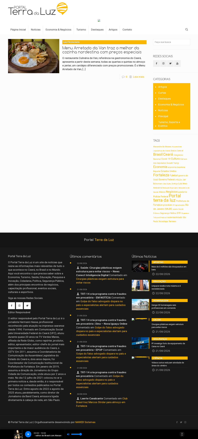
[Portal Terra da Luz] (39, 8)
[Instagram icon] (185, 422)
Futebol (174, 175)
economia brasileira (176, 167)
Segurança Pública (168, 213)
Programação (179, 205)
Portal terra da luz (167, 198)
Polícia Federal (160, 196)
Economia (160, 167)
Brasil (158, 154)
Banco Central (177, 150)
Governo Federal (167, 179)
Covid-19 (165, 159)
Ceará (168, 154)
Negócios (172, 191)
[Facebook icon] (177, 422)
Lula (180, 183)
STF (179, 213)
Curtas (162, 92)
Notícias (163, 110)
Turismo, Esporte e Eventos (169, 124)
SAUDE (168, 209)
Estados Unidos (168, 171)
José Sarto (167, 184)
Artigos (162, 86)
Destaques (164, 98)
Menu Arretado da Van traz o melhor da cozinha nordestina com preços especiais (102, 47)
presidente (167, 205)
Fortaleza (161, 175)
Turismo (172, 221)
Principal (163, 116)
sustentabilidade (174, 217)
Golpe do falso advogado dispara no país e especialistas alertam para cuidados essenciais (101, 305)
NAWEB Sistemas (85, 422)
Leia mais (138, 76)
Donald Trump (173, 163)
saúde (175, 209)
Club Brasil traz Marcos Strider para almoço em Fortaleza (101, 402)
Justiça (174, 184)
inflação (178, 180)
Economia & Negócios (171, 104)
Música (162, 192)
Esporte (156, 171)
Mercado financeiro (170, 188)
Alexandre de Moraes (162, 147)
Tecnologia (163, 221)
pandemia (182, 192)
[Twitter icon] (181, 422)
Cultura (175, 158)
